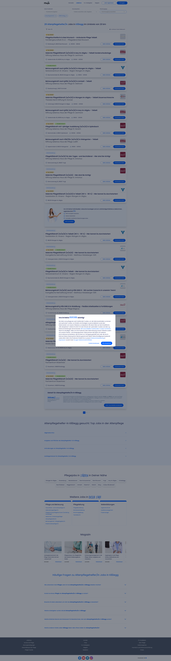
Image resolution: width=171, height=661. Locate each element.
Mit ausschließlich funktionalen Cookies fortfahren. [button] (96, 329)
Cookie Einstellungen (94, 343)
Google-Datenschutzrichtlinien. (83, 340)
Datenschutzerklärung (97, 338)
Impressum (62, 340)
